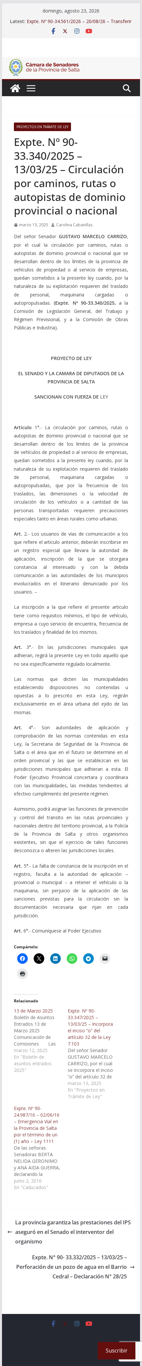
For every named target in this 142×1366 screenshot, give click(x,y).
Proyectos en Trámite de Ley (42, 127)
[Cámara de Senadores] (15, 88)
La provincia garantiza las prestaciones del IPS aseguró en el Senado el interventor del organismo (73, 1232)
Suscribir (116, 1350)
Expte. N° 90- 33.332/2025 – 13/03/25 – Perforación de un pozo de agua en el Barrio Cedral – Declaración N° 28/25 (71, 1267)
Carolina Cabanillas (74, 225)
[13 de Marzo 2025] (41, 1040)
